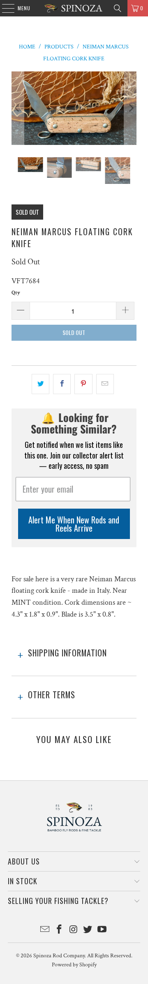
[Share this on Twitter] (40, 384)
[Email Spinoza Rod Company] (45, 930)
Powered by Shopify (74, 964)
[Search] (117, 8)
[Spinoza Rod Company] (74, 8)
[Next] (130, 108)
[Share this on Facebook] (62, 384)
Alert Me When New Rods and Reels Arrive (73, 524)
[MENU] (4, 8)
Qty (16, 292)
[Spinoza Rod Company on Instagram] (73, 930)
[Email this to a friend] (105, 384)
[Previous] (17, 108)
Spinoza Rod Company (59, 955)
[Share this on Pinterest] (83, 384)
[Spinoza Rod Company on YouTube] (102, 930)
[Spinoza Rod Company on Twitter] (88, 930)
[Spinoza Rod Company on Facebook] (59, 930)
